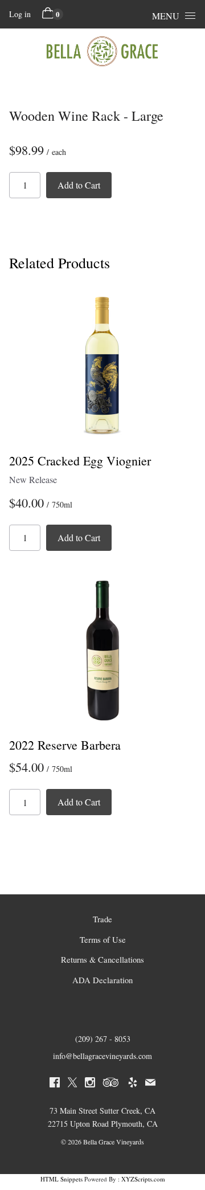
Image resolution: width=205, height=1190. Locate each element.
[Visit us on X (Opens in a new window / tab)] (72, 1084)
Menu (165, 16)
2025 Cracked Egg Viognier (80, 460)
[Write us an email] (150, 1084)
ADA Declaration (102, 980)
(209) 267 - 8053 (102, 1038)
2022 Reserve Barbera (65, 745)
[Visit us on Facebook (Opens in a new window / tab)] (55, 1084)
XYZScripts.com (143, 1179)
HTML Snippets (61, 1179)
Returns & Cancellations (102, 959)
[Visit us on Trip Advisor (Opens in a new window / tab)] (111, 1084)
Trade (102, 919)
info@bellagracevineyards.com (102, 1055)
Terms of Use (103, 939)
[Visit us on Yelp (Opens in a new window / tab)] (133, 1084)
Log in (20, 14)
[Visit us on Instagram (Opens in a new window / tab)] (90, 1084)
